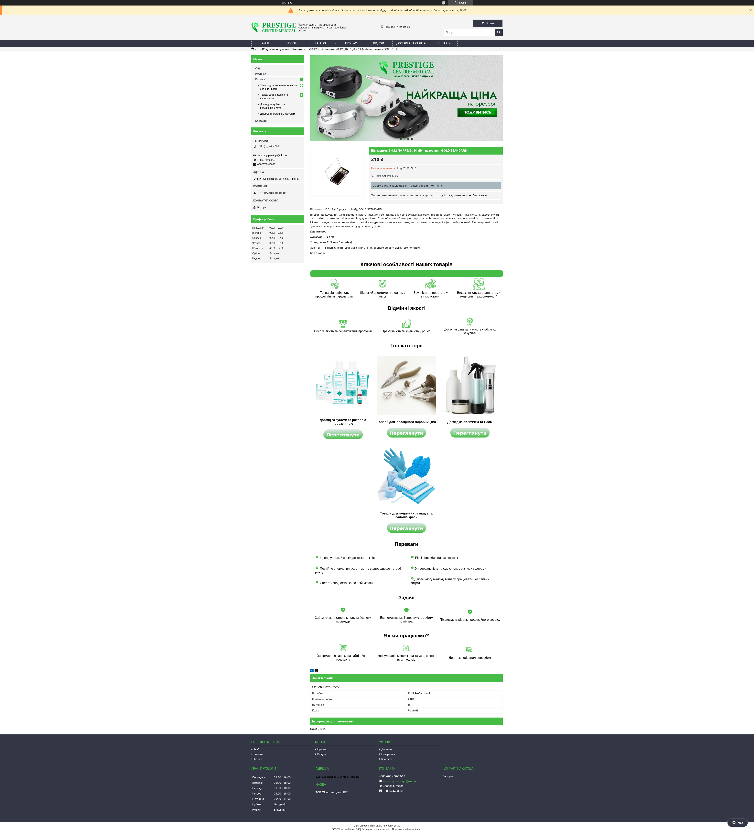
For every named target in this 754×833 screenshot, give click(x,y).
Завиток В (298, 49)
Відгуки (378, 43)
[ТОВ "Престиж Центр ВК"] (273, 32)
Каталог (321, 43)
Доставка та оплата (411, 43)
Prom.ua (395, 825)
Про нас (351, 43)
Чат (740, 822)
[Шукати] (499, 32)
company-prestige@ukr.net (272, 155)
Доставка (386, 749)
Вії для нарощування (275, 49)
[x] (316, 671)
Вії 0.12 (312, 49)
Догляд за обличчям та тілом (277, 113)
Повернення (388, 754)
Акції (265, 43)
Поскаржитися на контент (375, 829)
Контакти (443, 43)
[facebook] (312, 671)
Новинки (293, 43)
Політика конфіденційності (407, 829)
